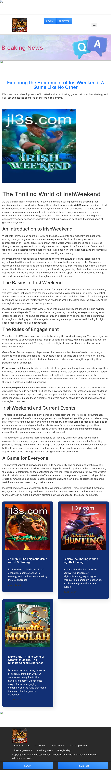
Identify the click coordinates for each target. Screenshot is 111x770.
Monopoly (40, 745)
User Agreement (23, 750)
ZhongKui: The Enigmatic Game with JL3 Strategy (27, 560)
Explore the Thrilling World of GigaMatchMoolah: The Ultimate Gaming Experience (26, 659)
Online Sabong (22, 745)
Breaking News (22, 47)
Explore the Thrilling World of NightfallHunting (81, 560)
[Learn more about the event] (55, 13)
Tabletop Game (78, 745)
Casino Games (58, 745)
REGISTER (64, 21)
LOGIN (49, 21)
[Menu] (94, 25)
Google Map (64, 750)
